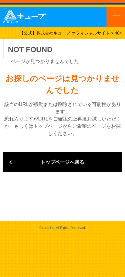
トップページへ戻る (62, 162)
